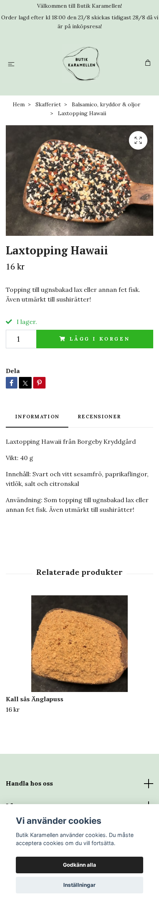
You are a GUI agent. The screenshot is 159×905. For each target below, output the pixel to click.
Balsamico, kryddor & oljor (106, 104)
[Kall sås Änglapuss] (79, 643)
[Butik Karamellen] (81, 63)
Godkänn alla (79, 865)
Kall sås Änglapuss (34, 699)
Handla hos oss (29, 783)
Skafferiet (48, 104)
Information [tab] (37, 416)
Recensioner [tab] (99, 416)
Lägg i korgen (99, 339)
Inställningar (79, 885)
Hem (19, 104)
